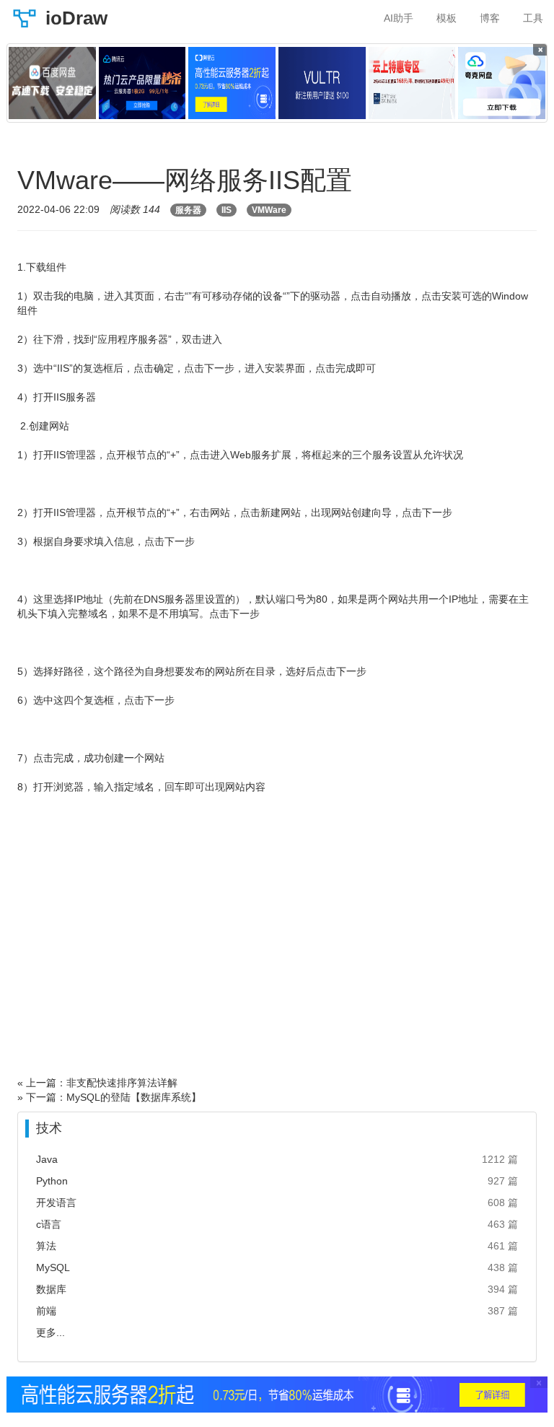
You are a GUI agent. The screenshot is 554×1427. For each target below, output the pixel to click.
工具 (533, 18)
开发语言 (56, 1202)
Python (52, 1181)
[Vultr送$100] (322, 83)
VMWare (269, 210)
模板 (446, 18)
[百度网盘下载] (52, 83)
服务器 (188, 210)
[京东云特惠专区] (412, 83)
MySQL (53, 1267)
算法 (46, 1246)
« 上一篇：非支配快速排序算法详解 (97, 1082)
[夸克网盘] (502, 83)
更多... (50, 1332)
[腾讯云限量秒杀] (142, 83)
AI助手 (398, 18)
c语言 (48, 1224)
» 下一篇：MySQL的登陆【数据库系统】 (109, 1097)
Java (47, 1159)
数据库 (51, 1289)
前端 (46, 1311)
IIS (226, 210)
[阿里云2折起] (232, 83)
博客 (490, 18)
